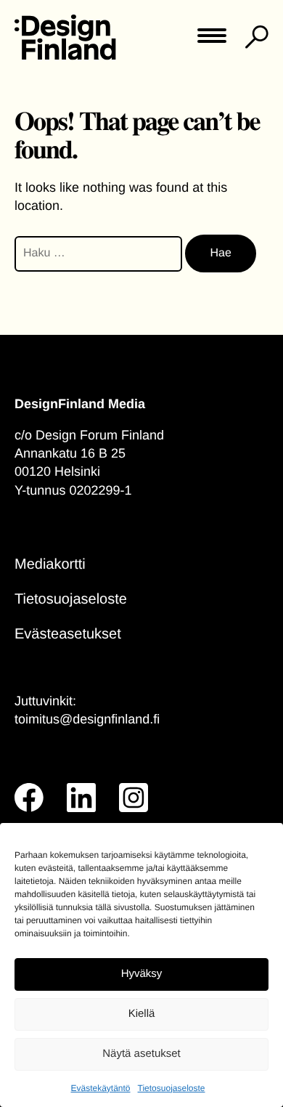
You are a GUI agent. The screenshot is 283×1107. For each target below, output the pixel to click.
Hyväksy (142, 974)
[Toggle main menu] (212, 40)
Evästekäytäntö (100, 1088)
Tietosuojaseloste (171, 1088)
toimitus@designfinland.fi (87, 719)
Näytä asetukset (141, 1053)
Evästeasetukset (68, 634)
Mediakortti (50, 564)
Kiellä (141, 1013)
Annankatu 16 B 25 (70, 453)
